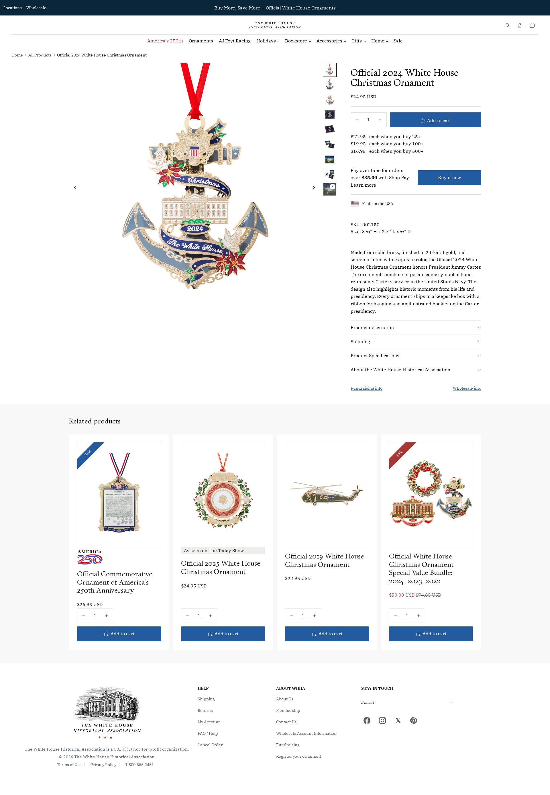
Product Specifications (375, 355)
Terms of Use (69, 764)
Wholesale (36, 7)
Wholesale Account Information (306, 733)
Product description (372, 327)
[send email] (449, 702)
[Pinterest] (413, 720)
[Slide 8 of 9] (329, 174)
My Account (209, 721)
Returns (205, 710)
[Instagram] (382, 720)
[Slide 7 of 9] (329, 159)
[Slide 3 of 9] (329, 99)
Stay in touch (377, 688)
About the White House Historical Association (400, 369)
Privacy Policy (103, 764)
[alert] (404, 702)
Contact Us (286, 721)
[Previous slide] (73, 188)
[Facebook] (367, 720)
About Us (284, 699)
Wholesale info (467, 388)
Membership (288, 710)
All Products (40, 55)
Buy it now (449, 177)
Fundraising (288, 744)
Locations (12, 7)
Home (17, 55)
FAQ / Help (208, 733)
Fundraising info (366, 388)
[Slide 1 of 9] (329, 70)
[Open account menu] (519, 25)
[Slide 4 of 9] (329, 114)
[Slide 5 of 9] (329, 129)
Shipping (360, 341)
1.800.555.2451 (139, 764)
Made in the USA (377, 203)
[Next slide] (315, 188)
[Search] (507, 25)
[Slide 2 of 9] (329, 85)
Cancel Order (210, 744)
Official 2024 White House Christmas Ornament (102, 55)
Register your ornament (298, 756)
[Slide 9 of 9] (329, 189)
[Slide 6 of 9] (329, 144)
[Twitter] (398, 720)
